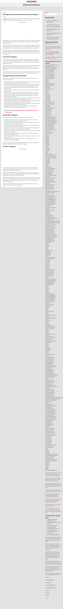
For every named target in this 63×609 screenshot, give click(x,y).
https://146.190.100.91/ (49, 180)
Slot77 (46, 93)
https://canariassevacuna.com (51, 375)
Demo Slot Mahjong (49, 132)
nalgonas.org (47, 113)
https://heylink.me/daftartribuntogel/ (52, 222)
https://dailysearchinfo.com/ (50, 122)
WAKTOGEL (47, 86)
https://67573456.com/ (49, 188)
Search (46, 12)
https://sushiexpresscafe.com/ (51, 470)
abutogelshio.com (48, 384)
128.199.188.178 (48, 441)
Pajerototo (47, 144)
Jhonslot (47, 151)
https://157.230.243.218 (50, 433)
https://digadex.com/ (49, 204)
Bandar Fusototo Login (49, 103)
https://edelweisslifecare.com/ (51, 459)
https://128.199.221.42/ (49, 124)
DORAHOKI (47, 87)
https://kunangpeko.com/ (50, 297)
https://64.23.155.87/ (49, 273)
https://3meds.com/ (49, 458)
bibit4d (46, 448)
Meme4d (47, 137)
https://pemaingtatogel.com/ (51, 278)
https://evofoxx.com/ (49, 215)
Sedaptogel (47, 140)
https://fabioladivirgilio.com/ (50, 155)
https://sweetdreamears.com (51, 416)
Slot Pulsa (47, 91)
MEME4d (58, 504)
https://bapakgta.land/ (49, 85)
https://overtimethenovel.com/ (51, 454)
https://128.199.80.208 (49, 428)
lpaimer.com (47, 347)
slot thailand (47, 260)
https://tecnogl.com (49, 423)
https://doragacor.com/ (49, 198)
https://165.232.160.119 (50, 432)
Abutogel (47, 138)
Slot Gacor (47, 130)
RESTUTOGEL (48, 101)
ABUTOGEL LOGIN (49, 552)
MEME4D (47, 90)
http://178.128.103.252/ (49, 126)
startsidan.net (48, 112)
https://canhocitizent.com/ (50, 315)
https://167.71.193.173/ (49, 390)
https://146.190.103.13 (49, 429)
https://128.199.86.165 (49, 70)
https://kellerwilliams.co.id (50, 435)
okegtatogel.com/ (48, 363)
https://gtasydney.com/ (49, 283)
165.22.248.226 (48, 437)
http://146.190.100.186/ (49, 192)
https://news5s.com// (49, 393)
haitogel (46, 466)
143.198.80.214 (48, 436)
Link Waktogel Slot (50, 522)
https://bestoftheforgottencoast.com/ (52, 221)
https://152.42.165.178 (49, 75)
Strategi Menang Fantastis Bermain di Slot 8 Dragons (20, 14)
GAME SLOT (4, 12)
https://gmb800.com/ (49, 370)
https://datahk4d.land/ (49, 362)
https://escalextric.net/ (49, 233)
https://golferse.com (49, 408)
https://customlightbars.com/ (51, 460)
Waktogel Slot (56, 534)
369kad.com (47, 388)
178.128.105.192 (48, 439)
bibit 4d (46, 450)
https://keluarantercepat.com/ (51, 67)
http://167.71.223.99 (49, 361)
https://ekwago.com (49, 420)
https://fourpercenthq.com (50, 409)
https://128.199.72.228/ (49, 223)
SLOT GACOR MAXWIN (49, 102)
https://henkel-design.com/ (50, 227)
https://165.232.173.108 (50, 74)
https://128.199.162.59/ (49, 272)
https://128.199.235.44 (49, 71)
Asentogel (47, 145)
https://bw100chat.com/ (50, 396)
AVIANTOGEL (48, 99)
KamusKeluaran (48, 49)
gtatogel (33, 78)
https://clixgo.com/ (49, 401)
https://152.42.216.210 (49, 359)
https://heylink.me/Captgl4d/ (51, 68)
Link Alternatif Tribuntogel (52, 519)
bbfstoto (47, 244)
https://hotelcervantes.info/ (50, 234)
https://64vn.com (48, 421)
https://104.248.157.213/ (50, 269)
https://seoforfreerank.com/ (50, 121)
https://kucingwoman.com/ (50, 296)
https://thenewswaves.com (50, 417)
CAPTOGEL (47, 105)
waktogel (47, 246)
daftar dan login (54, 508)
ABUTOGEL (47, 94)
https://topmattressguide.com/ (51, 235)
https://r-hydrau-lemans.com (51, 413)
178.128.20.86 (48, 443)
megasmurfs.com (48, 404)
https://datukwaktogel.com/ (50, 200)
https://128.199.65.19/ (49, 128)
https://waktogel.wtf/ (49, 187)
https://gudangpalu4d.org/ (50, 587)
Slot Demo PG (48, 133)
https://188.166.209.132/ (50, 182)
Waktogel (47, 134)
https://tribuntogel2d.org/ (50, 585)
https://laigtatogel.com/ (50, 354)
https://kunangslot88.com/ (50, 295)
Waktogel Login (48, 153)
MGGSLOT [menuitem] (12, 181)
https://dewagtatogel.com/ (50, 280)
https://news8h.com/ (49, 226)
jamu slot (47, 353)
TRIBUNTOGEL (48, 214)
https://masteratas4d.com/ (50, 203)
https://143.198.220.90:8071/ (51, 400)
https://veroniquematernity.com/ (51, 455)
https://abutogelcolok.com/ (50, 199)
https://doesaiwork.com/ (50, 217)
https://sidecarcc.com (49, 66)
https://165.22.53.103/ (49, 389)
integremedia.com (48, 367)
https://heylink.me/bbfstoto (50, 237)
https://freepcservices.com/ (50, 225)
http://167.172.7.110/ (49, 169)
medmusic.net (48, 242)
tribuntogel (47, 190)
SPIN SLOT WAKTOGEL (50, 210)
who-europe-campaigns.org (50, 117)
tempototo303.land (49, 89)
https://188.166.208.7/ (49, 125)
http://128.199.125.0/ (49, 311)
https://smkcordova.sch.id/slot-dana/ (52, 398)
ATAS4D (52, 54)
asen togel (47, 452)
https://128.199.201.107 (49, 431)
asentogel (47, 451)
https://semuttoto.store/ (50, 202)
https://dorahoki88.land (50, 412)
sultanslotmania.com (49, 250)
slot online (47, 590)
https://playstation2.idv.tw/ (50, 385)
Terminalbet (47, 149)
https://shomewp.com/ (49, 229)
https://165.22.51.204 (49, 73)
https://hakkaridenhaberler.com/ (51, 218)
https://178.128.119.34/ (49, 258)
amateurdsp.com (48, 305)
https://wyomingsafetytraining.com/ (52, 191)
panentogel (47, 245)
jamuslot (47, 287)
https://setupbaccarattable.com (51, 374)
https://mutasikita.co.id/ (50, 357)
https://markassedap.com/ (50, 207)
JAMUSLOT (47, 264)
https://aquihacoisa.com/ (50, 334)
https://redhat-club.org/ (50, 118)
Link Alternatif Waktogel (50, 168)
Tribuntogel (47, 159)
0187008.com (48, 114)
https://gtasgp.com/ (49, 284)
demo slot (47, 595)
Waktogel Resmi (50, 521)
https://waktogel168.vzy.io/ (50, 129)
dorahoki (56, 57)
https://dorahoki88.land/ (50, 392)
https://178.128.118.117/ (49, 328)
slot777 (46, 598)
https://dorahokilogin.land (50, 410)
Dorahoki (47, 136)
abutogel (47, 561)
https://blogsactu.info (49, 424)
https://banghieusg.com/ (50, 239)
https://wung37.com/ (49, 301)
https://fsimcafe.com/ (49, 394)
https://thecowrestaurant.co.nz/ (51, 386)
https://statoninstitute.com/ (50, 340)
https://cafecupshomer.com (50, 405)
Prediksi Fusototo (48, 116)
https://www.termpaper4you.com (51, 64)
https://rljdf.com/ (48, 342)
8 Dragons (16, 59)
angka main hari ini (49, 276)
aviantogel (51, 483)
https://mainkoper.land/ (50, 579)
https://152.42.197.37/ (49, 447)
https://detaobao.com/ (49, 293)
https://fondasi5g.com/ (49, 300)
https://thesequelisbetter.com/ (51, 120)
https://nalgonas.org (49, 371)
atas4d (46, 248)
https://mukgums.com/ (49, 241)
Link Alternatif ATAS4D (49, 195)
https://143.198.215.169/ (50, 83)
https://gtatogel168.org (49, 77)
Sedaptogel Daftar (49, 173)
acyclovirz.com (48, 349)
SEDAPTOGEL (48, 97)
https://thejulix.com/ (49, 219)
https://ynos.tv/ (48, 339)
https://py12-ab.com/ (49, 230)
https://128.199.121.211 (49, 358)
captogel (47, 314)
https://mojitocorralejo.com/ (50, 318)
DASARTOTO (47, 106)
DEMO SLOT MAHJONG (50, 108)
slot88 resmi (47, 320)
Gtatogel (47, 141)
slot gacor (47, 577)
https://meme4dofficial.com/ (51, 196)
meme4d (47, 289)
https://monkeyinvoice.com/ (50, 444)
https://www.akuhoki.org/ (50, 299)
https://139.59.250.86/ (49, 184)
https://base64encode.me (50, 419)
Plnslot (46, 152)
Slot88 (46, 164)
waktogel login (48, 582)
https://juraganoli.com (49, 78)
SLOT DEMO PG (48, 109)
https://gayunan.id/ (49, 369)
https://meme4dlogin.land (50, 366)
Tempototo (47, 143)
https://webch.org (48, 406)
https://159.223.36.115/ (49, 270)
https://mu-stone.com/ (49, 456)
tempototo (47, 462)
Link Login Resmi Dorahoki (52, 525)
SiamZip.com (47, 350)
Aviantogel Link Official (51, 527)
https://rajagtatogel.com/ (50, 281)
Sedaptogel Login (48, 172)
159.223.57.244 (48, 440)
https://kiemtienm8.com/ (50, 365)
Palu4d (46, 147)
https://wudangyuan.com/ (50, 257)
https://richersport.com (49, 373)
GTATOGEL (47, 98)
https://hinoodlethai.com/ (50, 231)
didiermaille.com (48, 425)
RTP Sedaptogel (50, 530)
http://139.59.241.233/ (49, 186)
